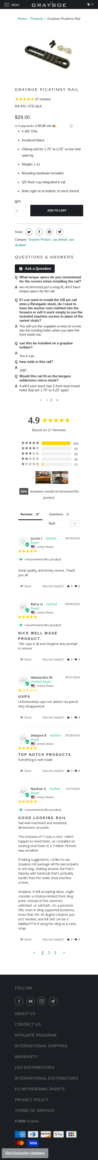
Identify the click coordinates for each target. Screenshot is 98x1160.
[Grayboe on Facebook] (20, 1001)
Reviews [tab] (26, 514)
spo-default (60, 239)
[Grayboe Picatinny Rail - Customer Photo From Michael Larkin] (60, 477)
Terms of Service (35, 1111)
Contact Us (28, 1024)
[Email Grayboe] (54, 1001)
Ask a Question (37, 269)
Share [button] (28, 586)
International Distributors (46, 1078)
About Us (25, 1014)
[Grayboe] (49, 4)
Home (22, 18)
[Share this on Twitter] (28, 231)
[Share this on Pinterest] (49, 231)
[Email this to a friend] (59, 231)
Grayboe (32, 1121)
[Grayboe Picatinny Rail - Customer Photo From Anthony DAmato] (44, 477)
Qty (18, 201)
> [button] (64, 952)
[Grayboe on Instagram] (42, 1001)
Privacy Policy (32, 1100)
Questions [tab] (56, 514)
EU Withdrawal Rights (40, 1089)
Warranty (26, 1057)
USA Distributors (34, 1068)
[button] (49, 126)
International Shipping (41, 1046)
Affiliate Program (36, 1035)
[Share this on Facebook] (39, 231)
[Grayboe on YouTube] (31, 1001)
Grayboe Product (39, 239)
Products (37, 18)
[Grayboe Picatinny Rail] (49, 52)
